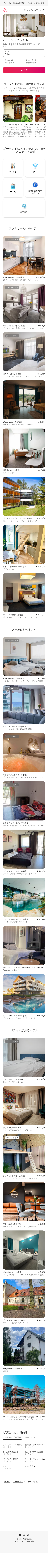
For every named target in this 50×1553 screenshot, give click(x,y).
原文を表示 (40, 3)
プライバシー (19, 1541)
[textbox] (13, 62)
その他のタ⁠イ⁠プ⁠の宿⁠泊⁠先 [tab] (12, 1437)
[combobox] (24, 54)
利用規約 (30, 1541)
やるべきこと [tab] (30, 1437)
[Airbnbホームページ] (5, 10)
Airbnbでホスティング (34, 10)
